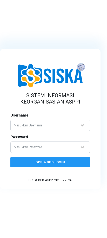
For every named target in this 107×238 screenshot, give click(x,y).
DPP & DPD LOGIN (50, 162)
